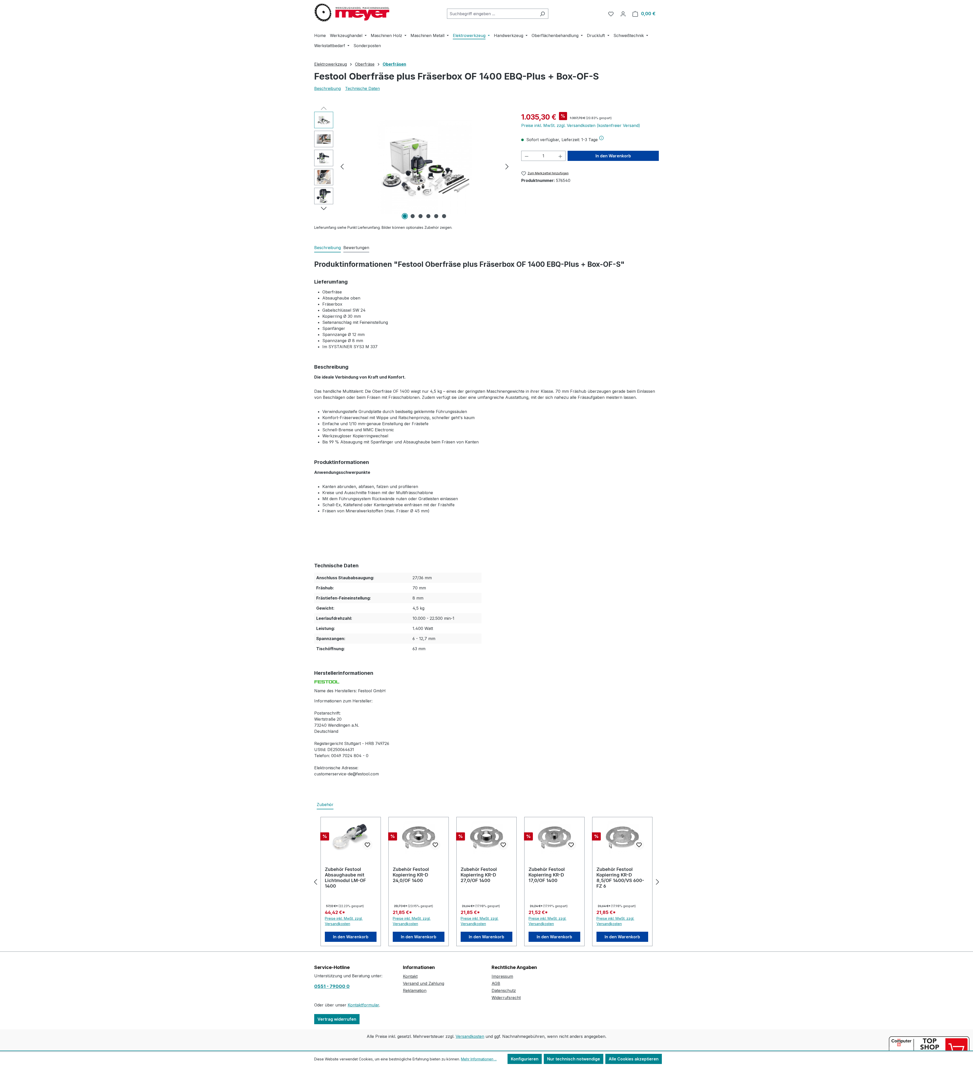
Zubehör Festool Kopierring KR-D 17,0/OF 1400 (547, 875)
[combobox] (492, 14)
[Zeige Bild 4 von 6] (428, 216)
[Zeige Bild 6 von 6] (444, 216)
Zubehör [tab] (325, 804)
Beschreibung (327, 88)
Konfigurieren (524, 1058)
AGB (496, 983)
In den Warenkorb (613, 155)
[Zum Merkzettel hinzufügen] (367, 845)
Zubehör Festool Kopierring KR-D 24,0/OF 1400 (411, 875)
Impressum (502, 976)
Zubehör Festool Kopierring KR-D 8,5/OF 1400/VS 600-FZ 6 (620, 878)
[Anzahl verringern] (526, 156)
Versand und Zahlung (423, 983)
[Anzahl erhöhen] (560, 156)
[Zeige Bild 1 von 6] (405, 216)
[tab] (327, 247)
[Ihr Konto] (623, 14)
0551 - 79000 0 (332, 986)
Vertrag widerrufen (336, 1019)
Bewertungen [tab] (356, 247)
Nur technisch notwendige (573, 1058)
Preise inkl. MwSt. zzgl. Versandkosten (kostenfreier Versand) (580, 125)
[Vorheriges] (342, 166)
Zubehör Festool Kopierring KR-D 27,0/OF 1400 (479, 875)
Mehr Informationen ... (479, 1059)
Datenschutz (504, 990)
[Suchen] (542, 14)
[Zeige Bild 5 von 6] (436, 216)
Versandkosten (470, 1036)
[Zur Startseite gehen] (352, 12)
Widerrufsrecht (506, 997)
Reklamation (414, 990)
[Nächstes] (507, 166)
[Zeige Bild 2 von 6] (413, 216)
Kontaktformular (363, 1004)
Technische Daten (362, 88)
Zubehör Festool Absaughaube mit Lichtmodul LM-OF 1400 (345, 878)
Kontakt (410, 976)
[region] (412, 166)
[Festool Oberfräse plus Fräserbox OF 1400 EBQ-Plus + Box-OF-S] (424, 166)
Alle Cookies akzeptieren (634, 1058)
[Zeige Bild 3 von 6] (421, 216)
